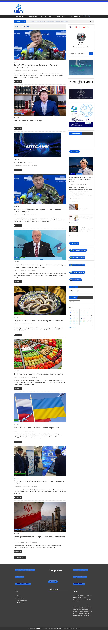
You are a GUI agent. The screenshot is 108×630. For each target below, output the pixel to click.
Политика (16, 420)
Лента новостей (79, 173)
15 (70, 318)
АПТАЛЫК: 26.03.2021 (23, 162)
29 (70, 324)
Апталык (15, 154)
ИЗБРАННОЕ (74, 151)
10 (77, 315)
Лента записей (20, 598)
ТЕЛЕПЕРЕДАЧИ (32, 16)
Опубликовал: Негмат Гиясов (21, 70)
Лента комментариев (22, 600)
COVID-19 (16, 257)
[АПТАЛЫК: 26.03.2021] (37, 145)
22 (70, 321)
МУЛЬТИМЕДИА (61, 16)
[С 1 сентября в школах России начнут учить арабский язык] (73, 207)
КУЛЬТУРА (52, 16)
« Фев (70, 327)
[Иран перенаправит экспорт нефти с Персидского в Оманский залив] (40, 516)
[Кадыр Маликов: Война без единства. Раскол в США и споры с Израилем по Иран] (81, 166)
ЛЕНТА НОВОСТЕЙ (20, 16)
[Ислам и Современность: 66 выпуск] (40, 100)
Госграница (16, 57)
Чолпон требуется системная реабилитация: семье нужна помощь (85, 219)
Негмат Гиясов (81, 184)
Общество (16, 313)
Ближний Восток (17, 529)
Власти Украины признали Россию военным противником (37, 427)
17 (77, 318)
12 (84, 315)
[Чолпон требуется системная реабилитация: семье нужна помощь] (73, 218)
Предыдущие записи (20, 557)
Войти (18, 595)
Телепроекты (55, 570)
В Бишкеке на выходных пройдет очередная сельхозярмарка (38, 374)
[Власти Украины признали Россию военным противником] (40, 407)
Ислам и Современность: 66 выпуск (28, 121)
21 (91, 318)
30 (74, 324)
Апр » (74, 327)
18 (81, 318)
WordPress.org (20, 602)
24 (77, 321)
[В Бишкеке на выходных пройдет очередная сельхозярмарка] (38, 354)
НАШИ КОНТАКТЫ (75, 16)
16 (74, 318)
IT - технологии (17, 473)
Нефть (23, 529)
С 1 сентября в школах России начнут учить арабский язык (84, 208)
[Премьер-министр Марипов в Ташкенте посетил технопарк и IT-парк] (40, 461)
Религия (21, 313)
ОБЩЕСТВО (43, 16)
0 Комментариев (34, 70)
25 (81, 321)
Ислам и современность (18, 113)
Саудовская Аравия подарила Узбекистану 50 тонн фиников (38, 320)
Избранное (72, 173)
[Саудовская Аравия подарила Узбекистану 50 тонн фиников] (40, 300)
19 (84, 318)
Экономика (22, 257)
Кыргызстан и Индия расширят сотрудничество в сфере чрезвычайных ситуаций (47, 21)
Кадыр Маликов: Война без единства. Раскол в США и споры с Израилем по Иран (81, 179)
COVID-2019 (74, 243)
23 (74, 321)
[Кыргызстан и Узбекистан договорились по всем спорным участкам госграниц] (40, 189)
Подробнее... (73, 201)
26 (84, 321)
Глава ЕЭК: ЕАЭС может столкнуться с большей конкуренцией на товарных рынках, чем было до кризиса (40, 266)
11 (81, 315)
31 (77, 324)
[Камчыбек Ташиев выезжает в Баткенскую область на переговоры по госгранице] (40, 45)
